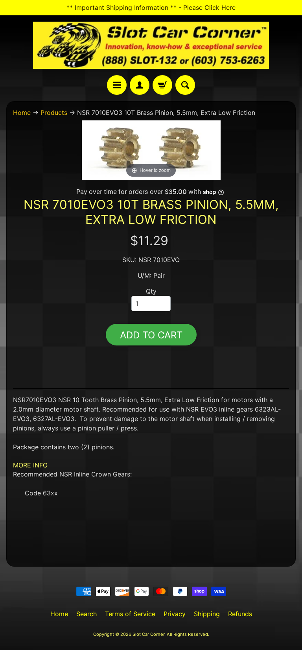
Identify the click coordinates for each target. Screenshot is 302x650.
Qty (151, 291)
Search (86, 614)
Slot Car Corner (148, 634)
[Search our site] (185, 85)
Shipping (207, 614)
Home (22, 112)
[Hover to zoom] (151, 149)
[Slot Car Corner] (151, 45)
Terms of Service (130, 614)
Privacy (175, 614)
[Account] (139, 85)
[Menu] (117, 85)
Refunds (240, 614)
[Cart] (162, 85)
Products (54, 112)
